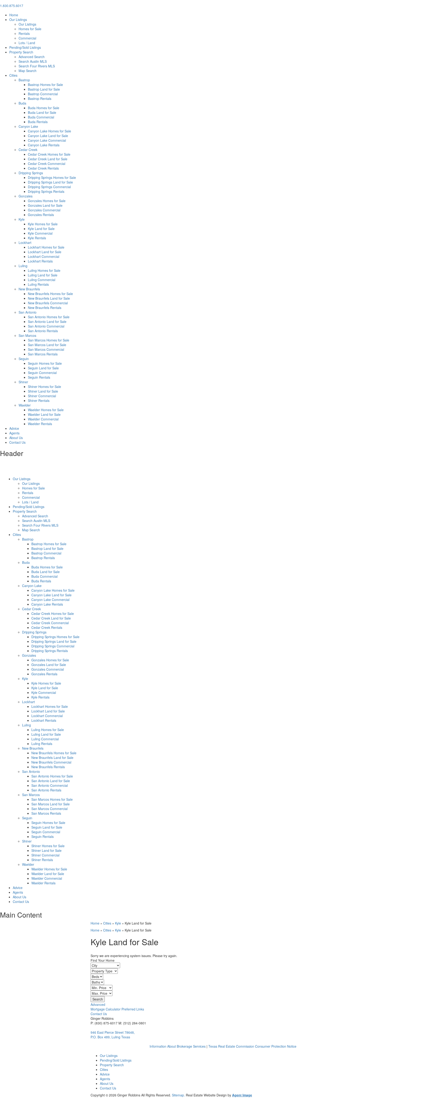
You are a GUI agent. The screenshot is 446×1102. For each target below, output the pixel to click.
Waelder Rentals (40, 423)
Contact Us (17, 442)
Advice (14, 428)
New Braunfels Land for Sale (49, 298)
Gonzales (26, 196)
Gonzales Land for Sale (45, 205)
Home (13, 15)
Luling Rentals (38, 284)
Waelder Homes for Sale (46, 409)
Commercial (27, 38)
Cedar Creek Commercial (46, 163)
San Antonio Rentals (43, 330)
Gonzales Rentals (41, 214)
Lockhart (25, 242)
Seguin (24, 358)
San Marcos (27, 335)
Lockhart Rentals (40, 261)
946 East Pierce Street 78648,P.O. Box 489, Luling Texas (113, 1034)
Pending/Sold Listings (25, 47)
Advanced (98, 1004)
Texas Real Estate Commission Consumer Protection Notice (252, 1046)
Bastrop (24, 80)
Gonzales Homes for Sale (47, 200)
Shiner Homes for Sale (44, 386)
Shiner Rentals (38, 400)
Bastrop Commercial (43, 94)
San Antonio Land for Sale (47, 321)
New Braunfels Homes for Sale (50, 293)
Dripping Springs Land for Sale (50, 182)
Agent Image (242, 1095)
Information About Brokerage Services (178, 1046)
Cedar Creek (28, 149)
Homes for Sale (30, 28)
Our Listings (18, 19)
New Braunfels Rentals (44, 307)
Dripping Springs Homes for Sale (52, 177)
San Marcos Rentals (43, 354)
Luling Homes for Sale (44, 270)
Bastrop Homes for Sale (45, 84)
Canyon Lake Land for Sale (48, 135)
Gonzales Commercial (44, 210)
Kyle (22, 219)
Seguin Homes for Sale (45, 363)
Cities (13, 75)
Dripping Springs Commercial (49, 186)
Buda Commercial (41, 117)
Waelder (25, 405)
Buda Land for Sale (42, 112)
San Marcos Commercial (46, 349)
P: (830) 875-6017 (104, 1023)
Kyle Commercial (40, 233)
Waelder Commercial (43, 419)
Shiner (23, 382)
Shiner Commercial (42, 396)
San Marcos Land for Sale (47, 344)
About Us (16, 437)
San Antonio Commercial (46, 326)
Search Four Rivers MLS (37, 66)
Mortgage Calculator (106, 1009)
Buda (22, 103)
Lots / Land (27, 42)
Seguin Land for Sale (43, 368)
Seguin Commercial (42, 372)
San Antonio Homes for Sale (48, 317)
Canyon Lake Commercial (47, 140)
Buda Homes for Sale (43, 107)
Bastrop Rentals (39, 98)
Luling (23, 265)
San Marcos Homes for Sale (48, 340)
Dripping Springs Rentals (46, 191)
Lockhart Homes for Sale (46, 247)
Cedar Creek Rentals (43, 168)
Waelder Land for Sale (44, 414)
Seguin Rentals (39, 377)
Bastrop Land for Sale (44, 89)
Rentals (24, 33)
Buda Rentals (38, 121)
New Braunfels (29, 289)
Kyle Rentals (37, 238)
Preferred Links (132, 1009)
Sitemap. (179, 1095)
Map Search (27, 70)
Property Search (21, 52)
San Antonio (27, 312)
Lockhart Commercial (43, 256)
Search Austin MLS (33, 61)
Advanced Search (32, 56)
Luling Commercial (41, 279)
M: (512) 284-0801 (132, 1023)
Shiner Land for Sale (43, 391)
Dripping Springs (31, 173)
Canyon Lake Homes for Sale (49, 131)
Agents (14, 433)
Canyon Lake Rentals (43, 145)
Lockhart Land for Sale (44, 251)
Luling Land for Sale (42, 275)
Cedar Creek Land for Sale (47, 159)
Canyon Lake (28, 126)
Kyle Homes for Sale (43, 224)
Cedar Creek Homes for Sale (49, 154)
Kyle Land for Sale (41, 228)
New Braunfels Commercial (48, 303)
